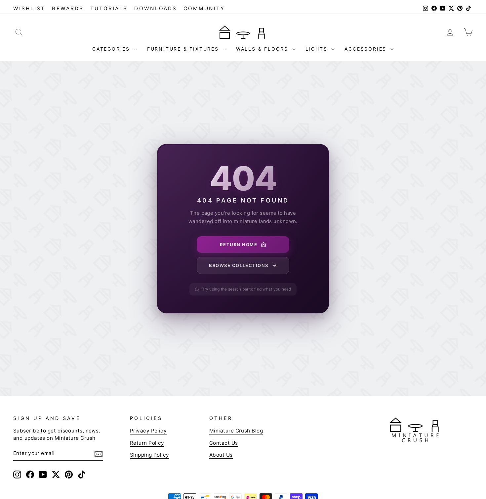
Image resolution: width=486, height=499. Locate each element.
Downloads (155, 8)
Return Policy (147, 443)
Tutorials (109, 8)
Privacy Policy (148, 431)
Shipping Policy (149, 455)
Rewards (67, 8)
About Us (221, 455)
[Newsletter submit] (98, 453)
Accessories (366, 49)
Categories (112, 49)
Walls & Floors (263, 49)
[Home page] (243, 32)
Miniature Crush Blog (236, 431)
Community (204, 8)
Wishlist (29, 8)
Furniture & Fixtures (184, 49)
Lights (317, 49)
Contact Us (223, 443)
